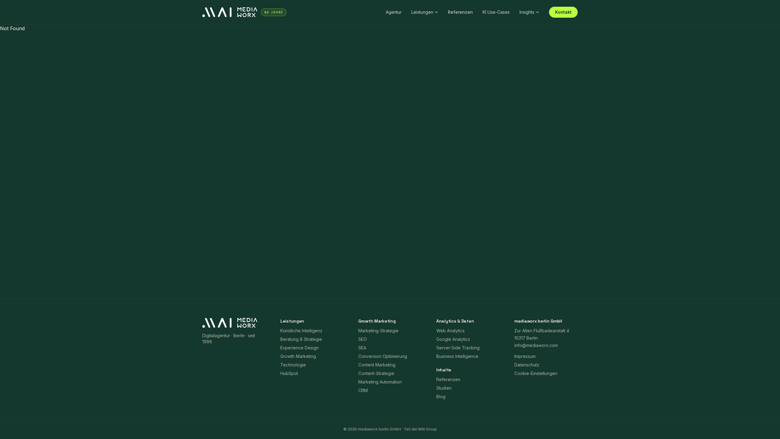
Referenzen (460, 12)
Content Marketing (376, 364)
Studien (444, 388)
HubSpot (289, 373)
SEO (362, 339)
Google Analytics (453, 339)
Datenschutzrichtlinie (410, 204)
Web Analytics (450, 330)
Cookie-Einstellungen (402, 238)
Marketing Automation (380, 381)
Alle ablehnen (501, 238)
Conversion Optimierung (382, 356)
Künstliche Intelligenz (301, 330)
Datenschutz (526, 364)
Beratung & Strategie (301, 339)
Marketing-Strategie (378, 330)
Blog (440, 396)
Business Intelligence (457, 356)
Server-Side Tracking (458, 347)
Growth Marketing (298, 356)
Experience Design (299, 347)
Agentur (394, 12)
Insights (526, 12)
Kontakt (563, 12)
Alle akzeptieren (451, 238)
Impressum (457, 204)
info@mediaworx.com (536, 345)
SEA (362, 347)
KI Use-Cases (496, 12)
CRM (363, 390)
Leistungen (422, 12)
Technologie (293, 364)
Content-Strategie (376, 373)
